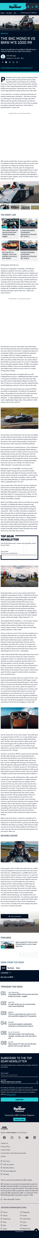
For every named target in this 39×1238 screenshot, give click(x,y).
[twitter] (10, 62)
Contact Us (4, 1143)
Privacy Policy (5, 1146)
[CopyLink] (2, 62)
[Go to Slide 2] (15, 206)
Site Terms (6, 1161)
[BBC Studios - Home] (5, 1128)
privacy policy (11, 1094)
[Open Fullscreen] (36, 201)
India (4, 1222)
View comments (16, 916)
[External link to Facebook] (4, 1137)
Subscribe (19, 1099)
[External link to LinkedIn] (34, 1137)
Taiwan (24, 1225)
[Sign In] (28, 7)
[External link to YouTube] (27, 1137)
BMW (3, 968)
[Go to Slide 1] (5, 206)
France (5, 1212)
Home (2, 13)
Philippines (26, 1212)
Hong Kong (6, 1219)
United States (22, 1132)
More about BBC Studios (10, 1199)
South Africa (26, 1219)
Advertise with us (8, 1168)
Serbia (24, 1215)
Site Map (6, 1174)
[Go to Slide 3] (25, 206)
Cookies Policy (5, 1150)
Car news (9, 13)
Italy (4, 1225)
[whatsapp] (13, 62)
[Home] (19, 6)
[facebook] (6, 62)
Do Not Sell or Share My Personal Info (13, 1153)
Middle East (26, 1229)
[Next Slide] (36, 193)
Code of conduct (8, 1164)
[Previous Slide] (2, 193)
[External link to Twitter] (19, 1137)
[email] (17, 62)
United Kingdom (11, 1132)
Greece (5, 1215)
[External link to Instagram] (12, 1137)
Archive (3, 1156)
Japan (5, 1229)
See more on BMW (7, 977)
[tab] (3, 968)
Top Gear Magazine (9, 1171)
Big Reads (17, 13)
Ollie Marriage (11, 56)
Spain (24, 1222)
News (18, 968)
